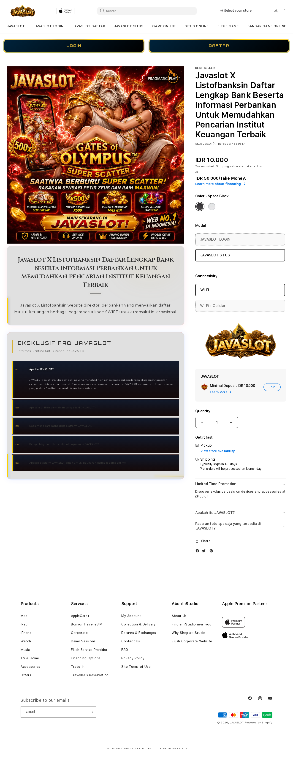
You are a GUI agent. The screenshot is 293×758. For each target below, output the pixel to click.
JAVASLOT (16, 26)
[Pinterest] (212, 552)
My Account (131, 616)
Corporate (79, 633)
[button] (16, 26)
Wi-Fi (204, 290)
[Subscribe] (91, 712)
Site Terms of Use (136, 666)
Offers (26, 675)
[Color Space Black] (199, 206)
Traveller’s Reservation (90, 675)
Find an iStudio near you (191, 624)
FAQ (124, 650)
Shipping (222, 166)
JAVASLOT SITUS (128, 26)
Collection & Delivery (138, 624)
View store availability (218, 451)
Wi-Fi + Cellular (213, 306)
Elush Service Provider (89, 650)
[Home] (23, 11)
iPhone (26, 633)
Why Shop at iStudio (188, 633)
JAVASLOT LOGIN (48, 26)
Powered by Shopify (258, 722)
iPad (24, 624)
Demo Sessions (83, 641)
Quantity (202, 411)
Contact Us (130, 641)
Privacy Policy (132, 658)
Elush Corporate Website (192, 641)
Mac (24, 616)
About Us (179, 616)
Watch (26, 641)
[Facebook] (198, 552)
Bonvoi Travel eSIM (87, 624)
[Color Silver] (211, 206)
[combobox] (147, 11)
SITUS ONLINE (197, 26)
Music (25, 650)
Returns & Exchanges (138, 633)
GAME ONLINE (164, 26)
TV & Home (30, 658)
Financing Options (85, 658)
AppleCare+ (80, 616)
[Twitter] (205, 552)
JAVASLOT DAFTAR (89, 26)
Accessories (30, 666)
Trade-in (78, 666)
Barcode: (224, 143)
